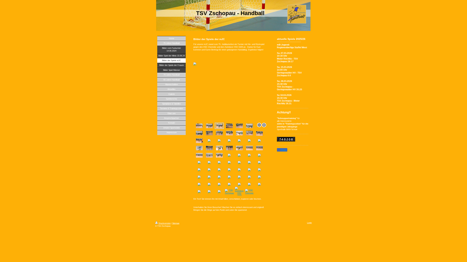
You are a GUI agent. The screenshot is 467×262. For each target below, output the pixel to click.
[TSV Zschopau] (229, 191)
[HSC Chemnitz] (249, 191)
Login (309, 223)
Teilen (283, 150)
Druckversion (165, 223)
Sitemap (175, 223)
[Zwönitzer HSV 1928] (239, 191)
